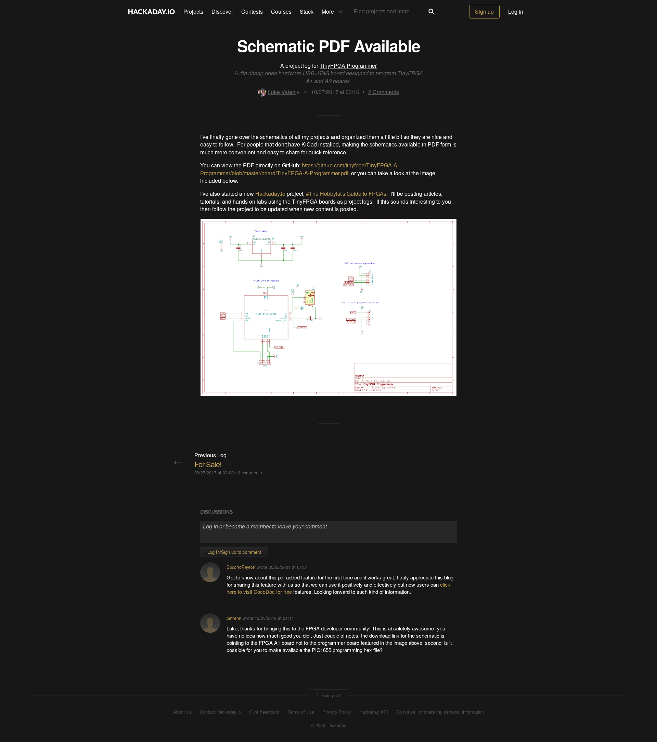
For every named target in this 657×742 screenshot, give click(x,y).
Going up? (331, 695)
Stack (306, 11)
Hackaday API (373, 712)
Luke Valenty (283, 92)
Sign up (484, 11)
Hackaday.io (270, 193)
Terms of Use (300, 712)
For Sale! (207, 464)
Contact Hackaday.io (220, 712)
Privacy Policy (336, 712)
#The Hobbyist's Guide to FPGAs (346, 193)
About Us (182, 712)
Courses (281, 11)
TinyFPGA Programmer (348, 65)
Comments (383, 92)
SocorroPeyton (241, 567)
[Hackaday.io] (151, 11)
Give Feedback (264, 712)
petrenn (234, 618)
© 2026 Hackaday (328, 725)
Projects (193, 11)
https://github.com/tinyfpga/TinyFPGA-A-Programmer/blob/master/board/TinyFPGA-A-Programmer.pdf (299, 169)
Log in (515, 11)
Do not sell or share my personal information (440, 712)
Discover (222, 11)
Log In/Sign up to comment (234, 552)
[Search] (431, 11)
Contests (252, 11)
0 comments (250, 472)
